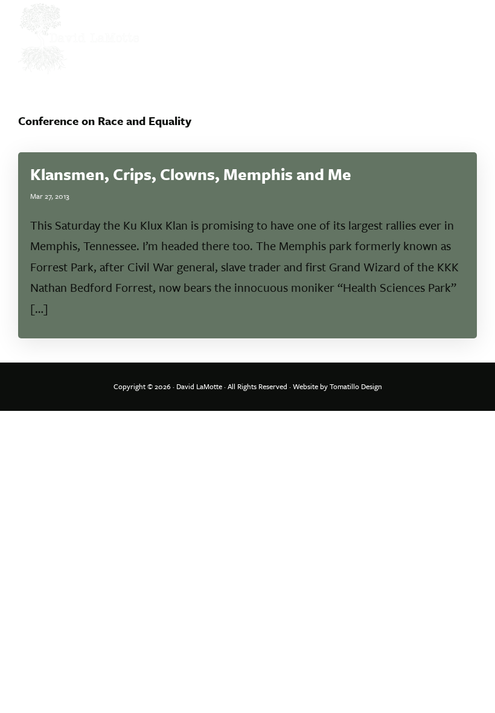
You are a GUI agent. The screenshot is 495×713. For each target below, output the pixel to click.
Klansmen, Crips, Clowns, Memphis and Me (190, 174)
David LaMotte (199, 386)
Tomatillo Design (356, 386)
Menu (463, 21)
